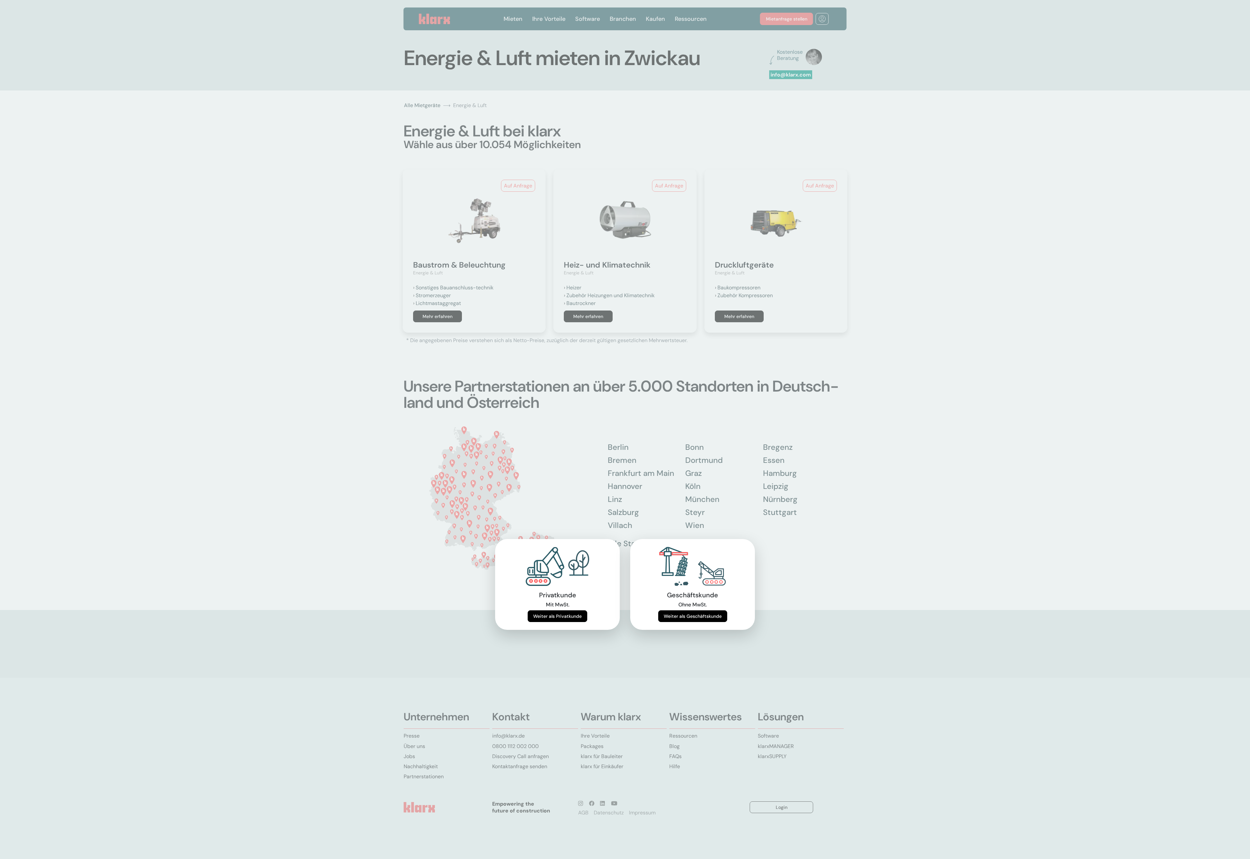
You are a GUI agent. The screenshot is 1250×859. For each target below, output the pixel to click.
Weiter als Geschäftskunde (693, 616)
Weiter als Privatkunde (557, 616)
